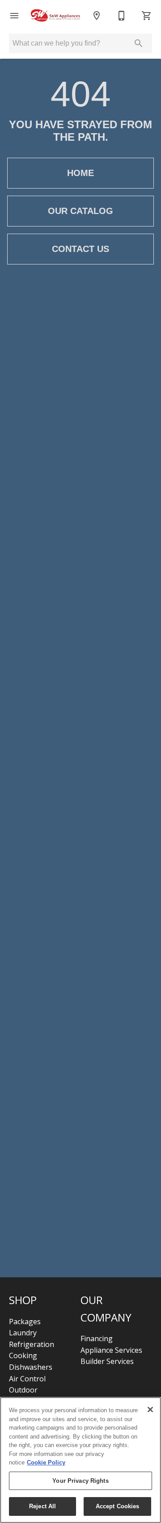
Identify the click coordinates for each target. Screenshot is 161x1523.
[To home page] (55, 16)
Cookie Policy (46, 1462)
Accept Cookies (118, 1506)
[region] (80, 1460)
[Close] (150, 1409)
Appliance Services (111, 1350)
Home (80, 173)
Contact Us (80, 249)
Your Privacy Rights (80, 1480)
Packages (25, 1321)
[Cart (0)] (146, 15)
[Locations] (96, 15)
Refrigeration (31, 1344)
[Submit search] (138, 43)
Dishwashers (30, 1367)
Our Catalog (80, 211)
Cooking (23, 1355)
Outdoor (23, 1390)
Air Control (27, 1379)
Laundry (23, 1333)
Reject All (42, 1506)
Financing (96, 1338)
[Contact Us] (121, 15)
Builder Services (107, 1361)
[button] (14, 15)
